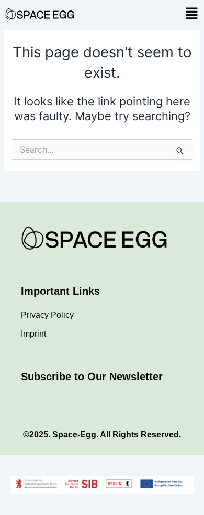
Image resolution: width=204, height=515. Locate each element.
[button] (191, 14)
